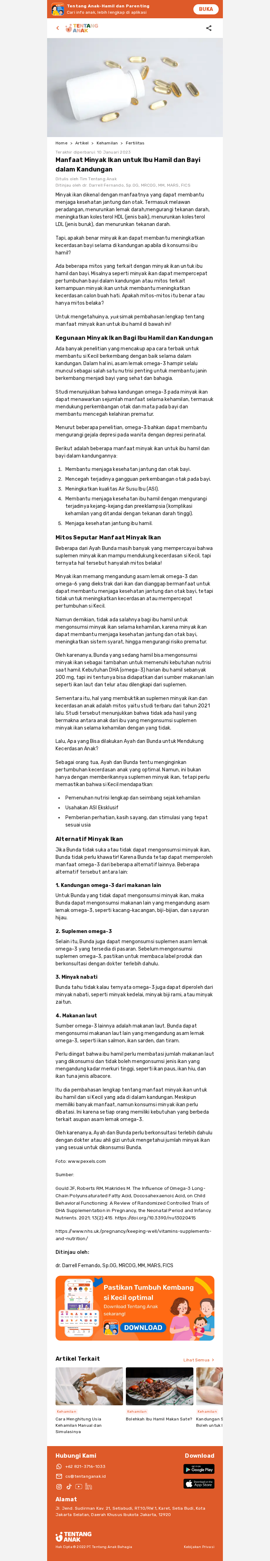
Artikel (82, 143)
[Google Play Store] (199, 1469)
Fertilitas (135, 143)
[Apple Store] (199, 1484)
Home (62, 143)
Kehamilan (107, 143)
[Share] (208, 28)
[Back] (59, 28)
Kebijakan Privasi (199, 1547)
